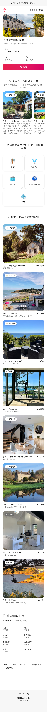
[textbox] (13, 59)
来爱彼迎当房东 (36, 10)
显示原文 (33, 3)
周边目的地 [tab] (7, 621)
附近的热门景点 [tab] (21, 621)
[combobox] (23, 51)
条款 (26, 700)
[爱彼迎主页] (4, 10)
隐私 (20, 700)
